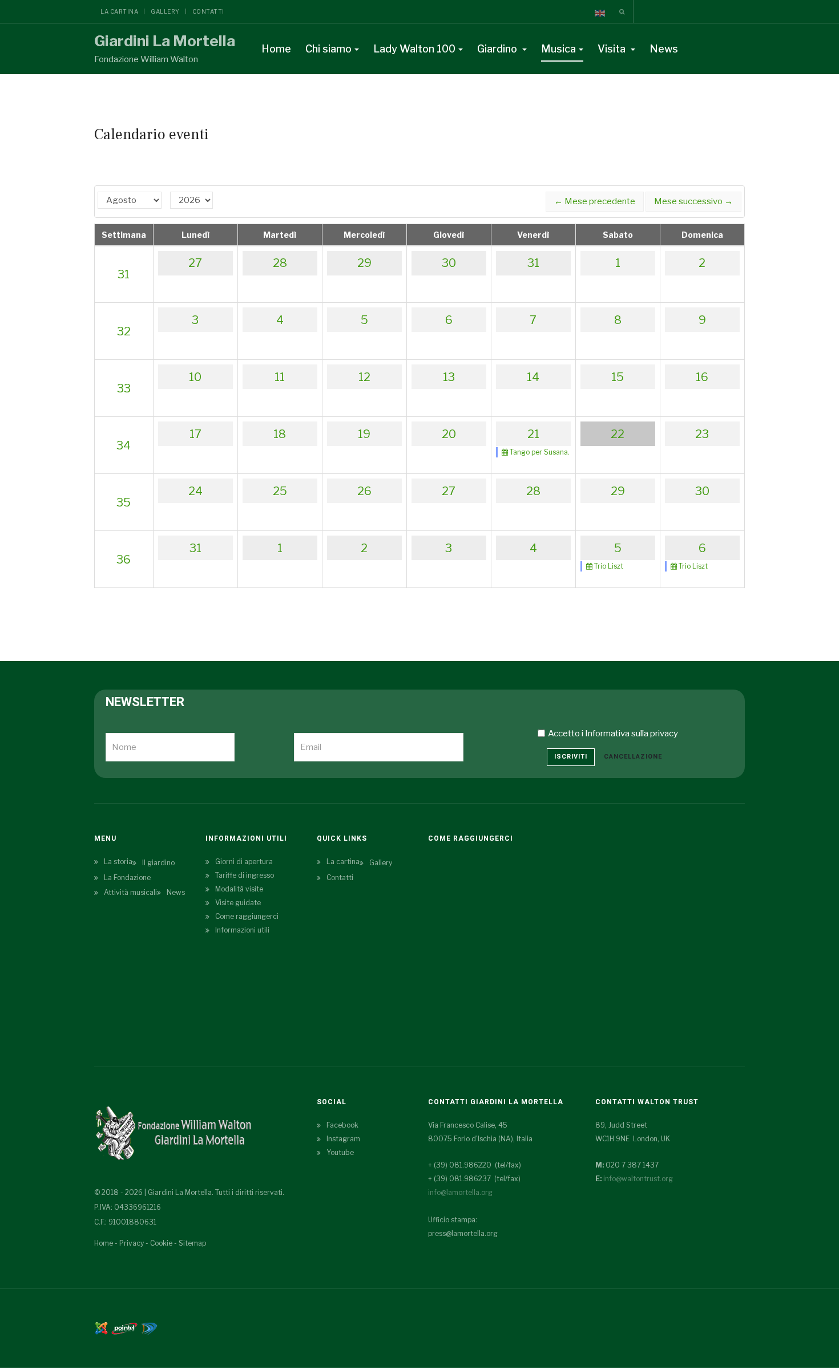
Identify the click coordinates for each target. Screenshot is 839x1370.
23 (702, 434)
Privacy (131, 1243)
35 (123, 502)
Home (276, 49)
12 (364, 377)
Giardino (498, 49)
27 (195, 263)
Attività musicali (130, 892)
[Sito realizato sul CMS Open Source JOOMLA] (101, 1327)
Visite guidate (238, 902)
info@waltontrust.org (638, 1178)
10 (195, 377)
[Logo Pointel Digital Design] (149, 1327)
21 (533, 434)
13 (449, 377)
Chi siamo (328, 49)
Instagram (343, 1138)
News (664, 49)
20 (449, 434)
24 (195, 491)
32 (124, 331)
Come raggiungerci (247, 916)
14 (533, 377)
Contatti (208, 11)
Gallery (165, 11)
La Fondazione (127, 877)
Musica (558, 49)
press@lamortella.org (463, 1233)
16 (702, 377)
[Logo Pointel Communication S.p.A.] (124, 1327)
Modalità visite (239, 889)
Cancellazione (633, 756)
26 (364, 491)
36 (123, 559)
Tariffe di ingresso (244, 875)
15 (617, 377)
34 (123, 445)
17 (195, 434)
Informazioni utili (242, 930)
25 (280, 491)
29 (364, 263)
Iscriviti (570, 756)
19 (364, 434)
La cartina (119, 11)
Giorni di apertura (244, 861)
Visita (613, 49)
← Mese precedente (594, 201)
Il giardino (158, 862)
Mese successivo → (693, 201)
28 (280, 263)
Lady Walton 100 (414, 49)
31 (124, 274)
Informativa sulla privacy (631, 733)
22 (617, 434)
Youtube (340, 1152)
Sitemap (192, 1243)
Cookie (161, 1243)
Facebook (342, 1125)
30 (449, 263)
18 (279, 434)
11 (280, 377)
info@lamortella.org (460, 1192)
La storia (118, 861)
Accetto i (613, 733)
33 (124, 388)
